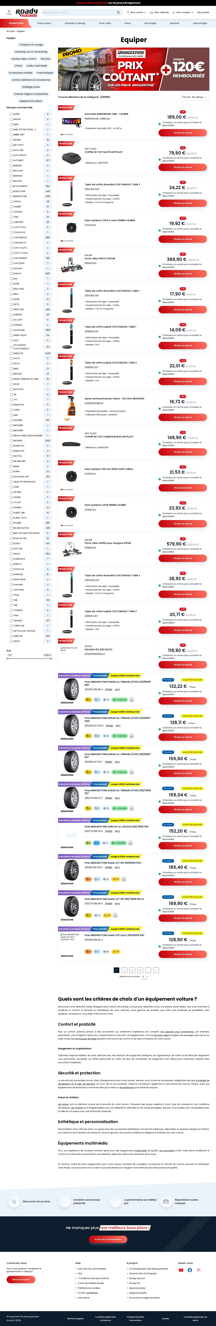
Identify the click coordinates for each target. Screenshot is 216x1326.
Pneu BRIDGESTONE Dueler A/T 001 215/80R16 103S (113, 862)
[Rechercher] (118, 12)
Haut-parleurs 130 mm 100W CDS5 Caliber (109, 469)
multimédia (141, 1150)
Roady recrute (137, 1278)
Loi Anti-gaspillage (88, 1292)
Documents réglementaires (144, 1297)
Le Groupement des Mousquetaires (148, 1268)
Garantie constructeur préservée (86, 1201)
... (148, 970)
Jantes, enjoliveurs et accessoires (31, 80)
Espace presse (137, 1288)
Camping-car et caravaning (31, 51)
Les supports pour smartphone (177, 1031)
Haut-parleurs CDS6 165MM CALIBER (105, 505)
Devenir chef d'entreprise (143, 1273)
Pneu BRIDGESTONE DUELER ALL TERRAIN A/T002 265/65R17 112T (118, 756)
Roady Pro (134, 1283)
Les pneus (63, 1104)
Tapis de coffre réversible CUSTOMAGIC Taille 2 (112, 184)
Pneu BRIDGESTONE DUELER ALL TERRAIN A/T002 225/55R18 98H (118, 683)
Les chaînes (77, 1107)
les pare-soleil (161, 1035)
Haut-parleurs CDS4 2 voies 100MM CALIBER (110, 220)
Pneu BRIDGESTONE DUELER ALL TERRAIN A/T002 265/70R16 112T (118, 792)
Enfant (18, 65)
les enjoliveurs (127, 1087)
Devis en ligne (200, 23)
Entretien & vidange (75, 23)
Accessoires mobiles (20, 72)
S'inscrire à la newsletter (108, 1239)
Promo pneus (44, 23)
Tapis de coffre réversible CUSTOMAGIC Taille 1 (112, 290)
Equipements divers (31, 101)
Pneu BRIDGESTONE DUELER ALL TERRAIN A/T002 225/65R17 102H (118, 719)
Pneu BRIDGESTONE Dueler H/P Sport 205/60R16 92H (114, 935)
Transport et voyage (31, 44)
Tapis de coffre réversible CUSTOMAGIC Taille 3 (112, 575)
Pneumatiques (45, 72)
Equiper (11, 38)
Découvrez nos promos (36, 1201)
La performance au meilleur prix (140, 1201)
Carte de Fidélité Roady (91, 1283)
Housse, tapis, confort (23, 58)
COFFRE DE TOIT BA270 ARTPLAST (104, 152)
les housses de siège (86, 1038)
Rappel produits (138, 1292)
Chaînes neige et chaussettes (31, 94)
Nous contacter (21, 1279)
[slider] (7, 659)
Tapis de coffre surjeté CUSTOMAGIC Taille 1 (110, 326)
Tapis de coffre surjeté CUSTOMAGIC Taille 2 (111, 611)
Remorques (150, 23)
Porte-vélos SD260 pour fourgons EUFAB (108, 543)
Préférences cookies (89, 1288)
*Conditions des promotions (93, 1278)
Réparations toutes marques (186, 1201)
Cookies (165, 1318)
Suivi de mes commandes (92, 1268)
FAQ (80, 1273)
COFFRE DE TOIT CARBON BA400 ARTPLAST (109, 436)
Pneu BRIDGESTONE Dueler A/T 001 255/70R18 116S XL (114, 899)
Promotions (16, 23)
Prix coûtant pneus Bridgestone (108, 3)
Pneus (128, 23)
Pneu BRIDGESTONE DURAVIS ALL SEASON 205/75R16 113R (116, 826)
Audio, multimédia (37, 65)
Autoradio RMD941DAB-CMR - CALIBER (106, 114)
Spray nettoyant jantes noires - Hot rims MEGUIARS (114, 398)
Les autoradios (166, 1150)
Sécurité (45, 58)
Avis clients (84, 1297)
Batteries (174, 23)
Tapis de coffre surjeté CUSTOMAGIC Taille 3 (111, 362)
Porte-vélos (105, 23)
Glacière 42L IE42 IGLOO (98, 649)
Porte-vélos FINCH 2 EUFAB (100, 258)
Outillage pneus (31, 87)
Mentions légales (75, 1318)
